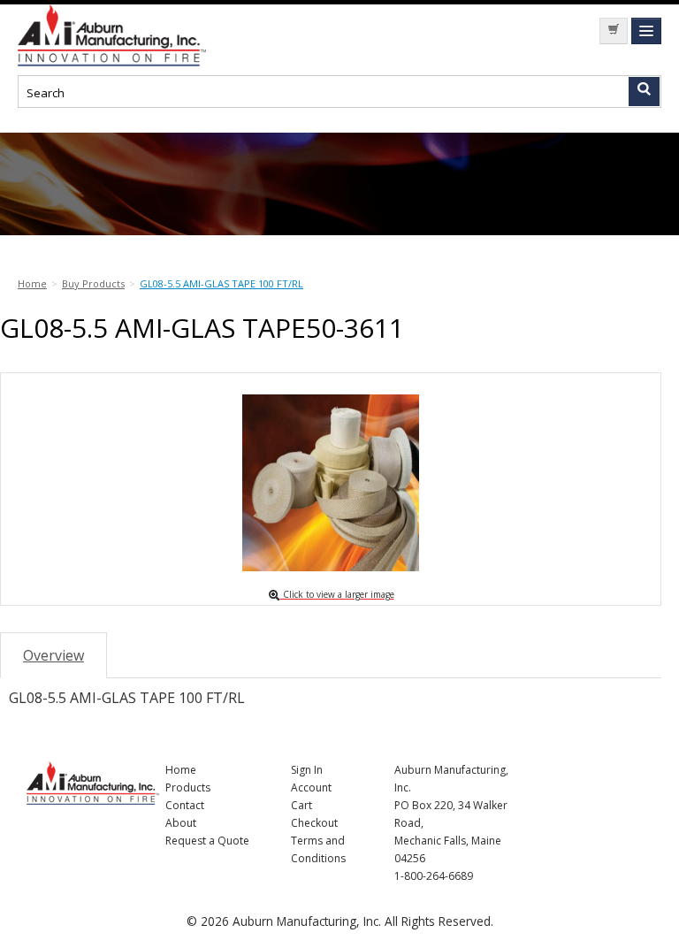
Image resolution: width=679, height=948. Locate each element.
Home (180, 769)
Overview (53, 655)
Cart (301, 805)
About (180, 822)
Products (187, 787)
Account (311, 787)
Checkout (314, 822)
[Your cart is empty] (613, 31)
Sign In (307, 769)
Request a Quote (207, 840)
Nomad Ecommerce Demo (150, 35)
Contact (184, 805)
